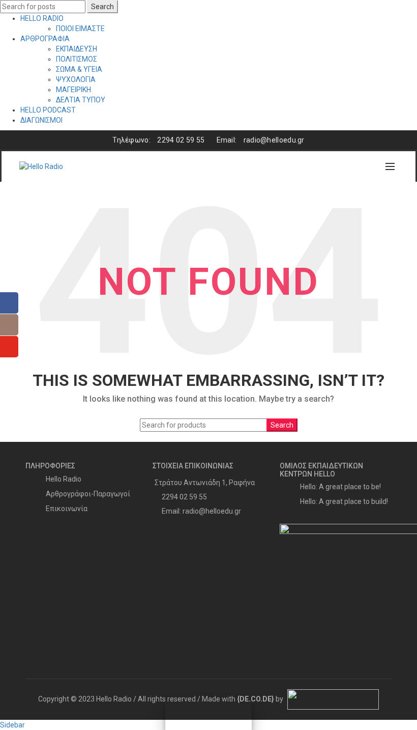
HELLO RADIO (42, 18)
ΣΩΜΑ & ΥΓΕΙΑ (79, 69)
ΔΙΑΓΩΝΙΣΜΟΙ (41, 120)
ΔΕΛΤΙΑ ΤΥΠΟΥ (80, 100)
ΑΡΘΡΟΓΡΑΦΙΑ (45, 39)
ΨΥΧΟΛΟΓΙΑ (76, 79)
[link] (255, 699)
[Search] (368, 166)
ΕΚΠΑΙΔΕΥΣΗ (76, 49)
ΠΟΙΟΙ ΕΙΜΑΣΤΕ (80, 28)
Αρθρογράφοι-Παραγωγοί (88, 494)
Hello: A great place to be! (340, 487)
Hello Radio (63, 479)
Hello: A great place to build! (344, 501)
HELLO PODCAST (48, 110)
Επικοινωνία (66, 508)
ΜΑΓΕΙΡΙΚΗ (73, 90)
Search (102, 7)
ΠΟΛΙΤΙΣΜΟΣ (76, 59)
